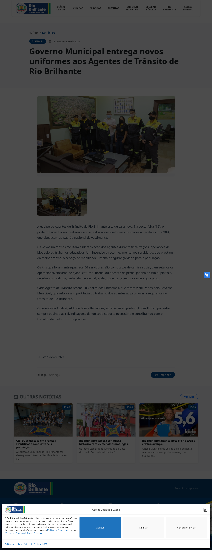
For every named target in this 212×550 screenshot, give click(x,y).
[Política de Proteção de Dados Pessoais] (23, 533)
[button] (205, 509)
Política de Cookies (32, 544)
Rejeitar (143, 527)
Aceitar (100, 527)
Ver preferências (186, 527)
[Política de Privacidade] (58, 530)
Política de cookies (13, 544)
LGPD (45, 544)
